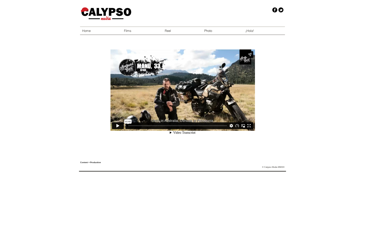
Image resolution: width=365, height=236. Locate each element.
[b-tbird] (280, 9)
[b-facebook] (274, 9)
